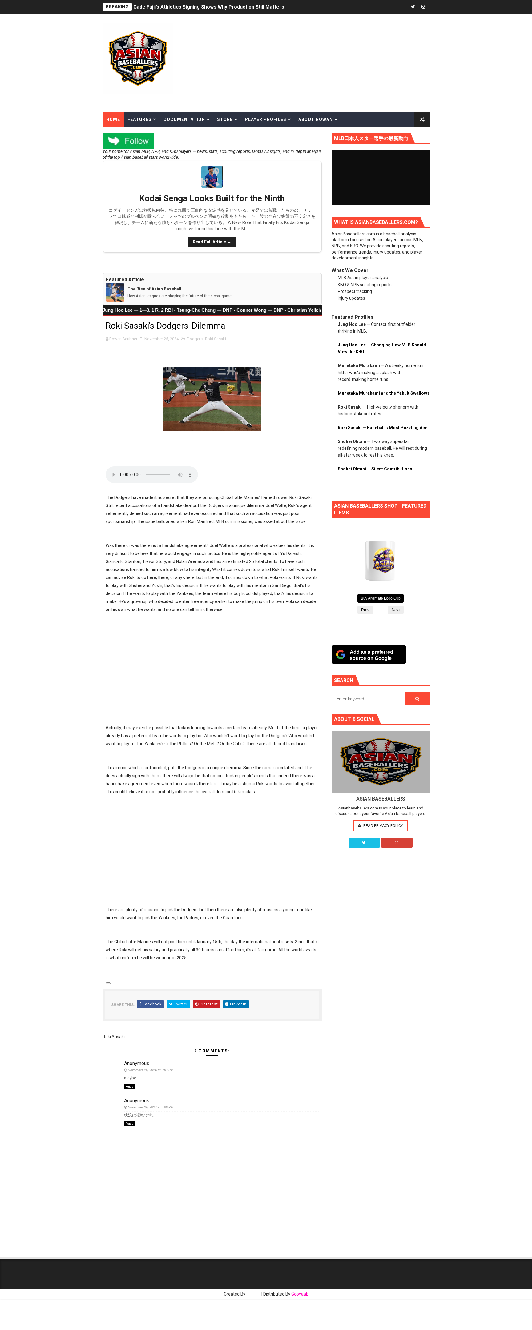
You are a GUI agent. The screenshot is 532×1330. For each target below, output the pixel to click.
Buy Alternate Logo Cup (381, 598)
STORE (225, 119)
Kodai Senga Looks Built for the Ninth (212, 198)
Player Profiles (265, 119)
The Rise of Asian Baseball (154, 288)
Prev (365, 610)
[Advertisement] (354, 62)
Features (139, 119)
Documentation (184, 119)
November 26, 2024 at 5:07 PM (150, 1070)
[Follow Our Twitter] (364, 843)
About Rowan (315, 119)
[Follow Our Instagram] (397, 843)
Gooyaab (299, 1294)
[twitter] (412, 7)
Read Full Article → (212, 241)
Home (113, 119)
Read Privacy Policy (382, 825)
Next (396, 610)
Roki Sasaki (215, 339)
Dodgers (195, 339)
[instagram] (423, 7)
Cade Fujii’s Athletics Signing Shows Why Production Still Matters (208, 7)
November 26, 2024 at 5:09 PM (150, 1107)
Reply (129, 1086)
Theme (253, 1294)
